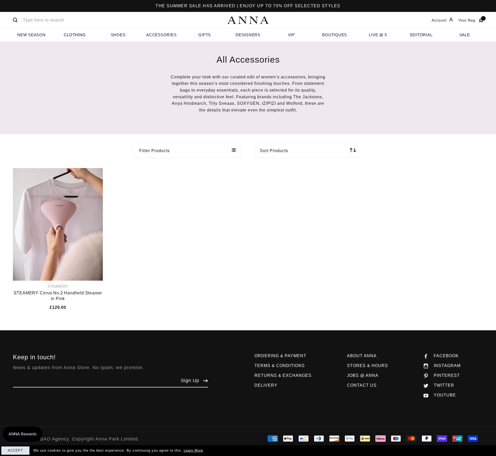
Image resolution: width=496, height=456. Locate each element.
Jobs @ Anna (362, 375)
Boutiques (334, 35)
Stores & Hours (367, 365)
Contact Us (362, 385)
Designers (248, 35)
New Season (31, 35)
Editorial (421, 35)
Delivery (265, 385)
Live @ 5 (378, 35)
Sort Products (274, 150)
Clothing (75, 35)
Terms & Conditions (279, 365)
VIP (291, 35)
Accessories (161, 35)
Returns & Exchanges (283, 375)
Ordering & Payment (280, 356)
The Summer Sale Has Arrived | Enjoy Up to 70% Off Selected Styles (248, 6)
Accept (15, 450)
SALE (464, 35)
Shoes (118, 35)
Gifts (204, 35)
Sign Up (190, 380)
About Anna (362, 356)
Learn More (193, 450)
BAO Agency (54, 439)
